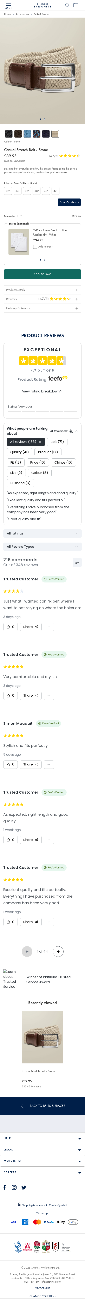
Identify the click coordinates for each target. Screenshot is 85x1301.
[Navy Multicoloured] (36, 134)
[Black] (8, 134)
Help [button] (7, 1138)
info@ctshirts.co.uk (51, 1281)
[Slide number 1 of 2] (42, 71)
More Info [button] (12, 1161)
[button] (52, 232)
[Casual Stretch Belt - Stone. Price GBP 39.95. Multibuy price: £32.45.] (42, 1037)
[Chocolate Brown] (18, 134)
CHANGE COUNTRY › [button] (42, 1296)
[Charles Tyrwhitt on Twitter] (23, 1187)
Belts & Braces (41, 14)
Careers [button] (10, 1172)
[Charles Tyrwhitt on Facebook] (4, 1187)
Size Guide (68, 202)
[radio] (8, 191)
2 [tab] (44, 119)
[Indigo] (27, 134)
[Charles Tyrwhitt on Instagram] (14, 1187)
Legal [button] (8, 1149)
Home (7, 14)
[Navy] (46, 134)
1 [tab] (40, 119)
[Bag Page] (76, 5)
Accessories (22, 14)
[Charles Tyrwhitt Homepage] (42, 5)
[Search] (67, 5)
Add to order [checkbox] (45, 246)
